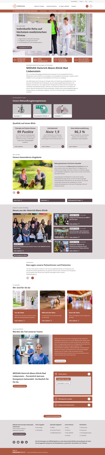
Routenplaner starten (63, 383)
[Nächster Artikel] (18, 192)
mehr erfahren (19, 320)
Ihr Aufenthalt (62, 11)
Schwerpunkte (52, 11)
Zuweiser (73, 6)
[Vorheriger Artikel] (14, 192)
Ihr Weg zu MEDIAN (64, 6)
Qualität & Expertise (52, 6)
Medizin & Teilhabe (39, 6)
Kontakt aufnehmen (19, 434)
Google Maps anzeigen (63, 379)
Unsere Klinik (43, 11)
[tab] (52, 272)
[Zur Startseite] (19, 6)
